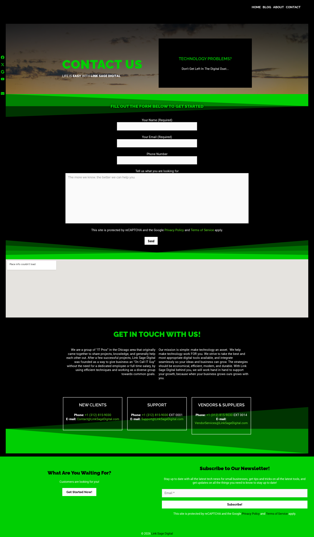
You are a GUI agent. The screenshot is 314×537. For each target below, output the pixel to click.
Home (256, 7)
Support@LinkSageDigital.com (162, 419)
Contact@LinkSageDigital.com (98, 419)
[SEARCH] (304, 7)
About (278, 7)
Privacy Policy (174, 230)
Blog (267, 7)
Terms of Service (202, 230)
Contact (293, 7)
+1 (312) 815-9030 (98, 415)
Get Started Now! (79, 492)
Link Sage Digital (162, 533)
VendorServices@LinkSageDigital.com (221, 423)
